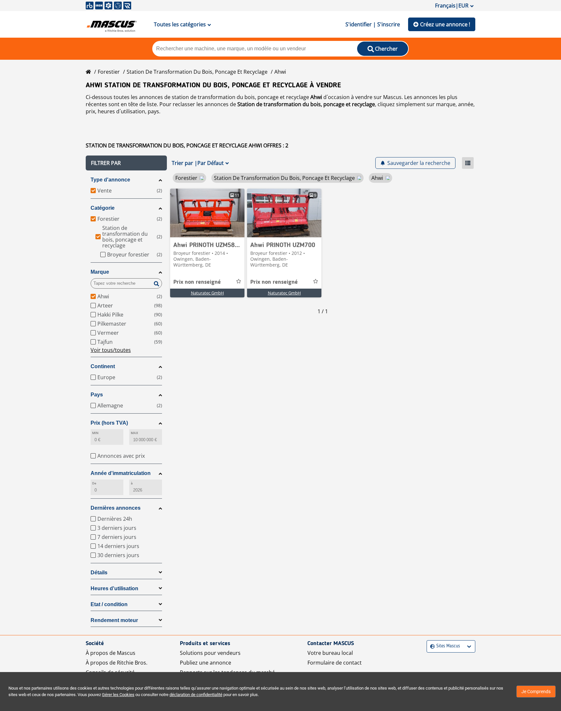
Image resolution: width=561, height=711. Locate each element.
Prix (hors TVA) (109, 423)
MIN (95, 433)
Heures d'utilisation (114, 588)
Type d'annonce (110, 179)
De (94, 483)
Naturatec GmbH (207, 293)
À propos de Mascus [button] (110, 652)
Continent (103, 366)
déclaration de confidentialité (195, 694)
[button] (126, 163)
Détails (99, 572)
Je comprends (536, 691)
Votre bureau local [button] (330, 652)
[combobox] (431, 646)
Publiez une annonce (205, 662)
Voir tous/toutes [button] (111, 350)
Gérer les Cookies (118, 694)
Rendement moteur (114, 620)
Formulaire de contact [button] (334, 662)
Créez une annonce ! (445, 24)
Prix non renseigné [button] (197, 282)
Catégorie (103, 208)
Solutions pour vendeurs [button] (210, 652)
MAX (134, 433)
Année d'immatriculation (121, 473)
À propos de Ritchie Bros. (116, 662)
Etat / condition (109, 604)
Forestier (109, 71)
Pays (97, 394)
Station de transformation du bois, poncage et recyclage (197, 71)
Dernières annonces (116, 508)
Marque (100, 272)
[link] (207, 213)
